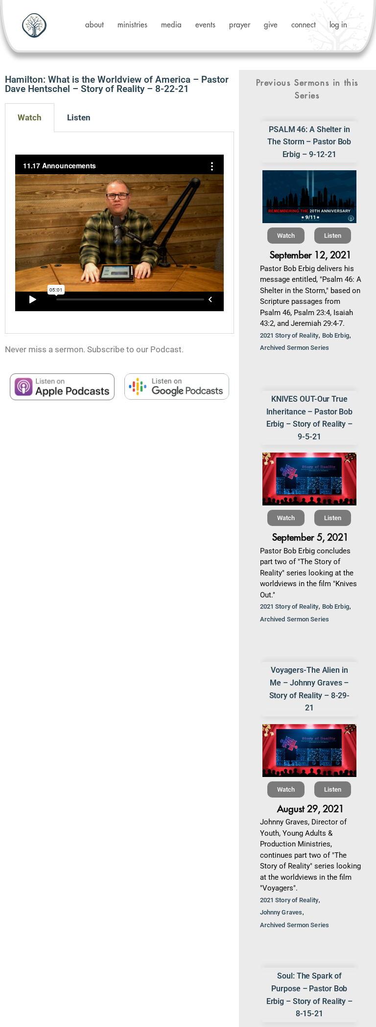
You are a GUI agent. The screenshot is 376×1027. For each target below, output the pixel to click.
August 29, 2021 (310, 809)
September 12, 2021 (311, 255)
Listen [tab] (79, 117)
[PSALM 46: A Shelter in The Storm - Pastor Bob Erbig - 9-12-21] (309, 196)
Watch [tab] (30, 117)
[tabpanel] (119, 233)
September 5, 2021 (310, 537)
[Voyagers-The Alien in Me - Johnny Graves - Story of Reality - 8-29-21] (309, 750)
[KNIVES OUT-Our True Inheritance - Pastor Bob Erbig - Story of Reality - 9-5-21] (309, 479)
